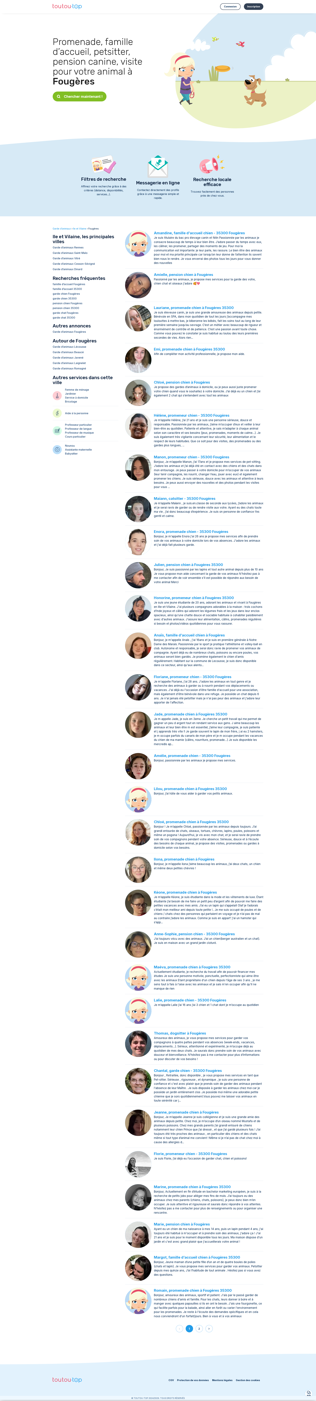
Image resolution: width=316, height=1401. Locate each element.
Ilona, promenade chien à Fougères (184, 859)
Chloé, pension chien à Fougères (182, 382)
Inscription (253, 6)
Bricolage (71, 401)
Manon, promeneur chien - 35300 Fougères (191, 457)
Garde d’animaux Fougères (69, 331)
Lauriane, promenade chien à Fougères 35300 (194, 308)
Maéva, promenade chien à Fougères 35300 (192, 967)
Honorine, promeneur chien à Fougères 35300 (194, 598)
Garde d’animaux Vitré (66, 258)
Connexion (230, 6)
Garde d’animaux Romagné (69, 368)
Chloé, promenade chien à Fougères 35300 (191, 822)
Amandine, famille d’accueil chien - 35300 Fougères (199, 233)
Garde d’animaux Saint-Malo (70, 253)
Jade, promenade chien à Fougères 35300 (190, 714)
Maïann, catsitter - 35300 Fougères (184, 498)
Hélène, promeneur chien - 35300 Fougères (191, 415)
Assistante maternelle (78, 449)
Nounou (70, 445)
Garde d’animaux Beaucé (68, 352)
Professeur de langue (78, 428)
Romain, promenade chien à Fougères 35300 (193, 1290)
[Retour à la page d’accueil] (67, 6)
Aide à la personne (76, 413)
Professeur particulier (78, 424)
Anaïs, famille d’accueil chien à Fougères (189, 635)
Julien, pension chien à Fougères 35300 (188, 565)
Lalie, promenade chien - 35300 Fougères (190, 1000)
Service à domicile (76, 397)
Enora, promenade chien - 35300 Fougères (191, 531)
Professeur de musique (79, 432)
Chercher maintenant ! (83, 96)
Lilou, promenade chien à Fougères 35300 (190, 789)
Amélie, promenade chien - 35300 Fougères (192, 756)
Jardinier (70, 393)
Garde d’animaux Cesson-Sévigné (74, 263)
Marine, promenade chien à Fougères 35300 (192, 1187)
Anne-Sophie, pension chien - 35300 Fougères (194, 934)
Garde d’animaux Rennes (68, 247)
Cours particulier (75, 436)
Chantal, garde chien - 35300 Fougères (188, 1070)
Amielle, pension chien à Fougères (183, 274)
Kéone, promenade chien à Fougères (185, 892)
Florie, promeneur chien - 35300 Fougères (190, 1154)
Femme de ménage (77, 389)
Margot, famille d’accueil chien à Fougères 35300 (197, 1257)
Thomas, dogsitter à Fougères (180, 1033)
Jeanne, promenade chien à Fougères (186, 1112)
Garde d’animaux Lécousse (69, 346)
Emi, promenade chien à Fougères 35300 (189, 349)
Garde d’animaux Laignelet (69, 363)
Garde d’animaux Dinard (67, 269)
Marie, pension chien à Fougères (182, 1224)
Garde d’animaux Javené (68, 357)
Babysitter (71, 453)
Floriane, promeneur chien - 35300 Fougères (192, 677)
